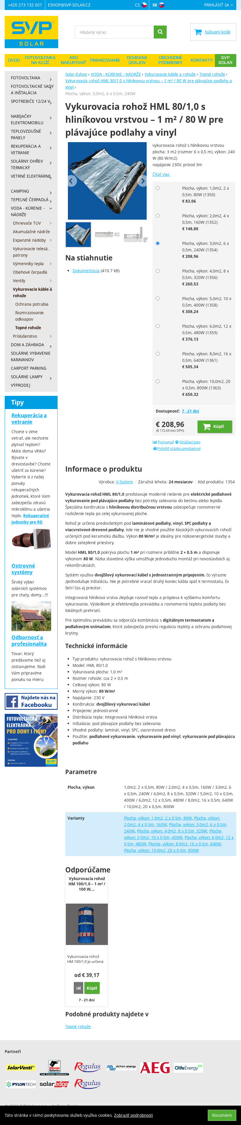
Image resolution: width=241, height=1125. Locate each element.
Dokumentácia (86, 270)
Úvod (14, 60)
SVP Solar (225, 60)
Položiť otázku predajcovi (178, 448)
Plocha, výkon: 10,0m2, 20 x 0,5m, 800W (161, 850)
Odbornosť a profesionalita (29, 640)
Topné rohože (78, 1026)
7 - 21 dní (190, 411)
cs (137, 5)
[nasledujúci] (143, 181)
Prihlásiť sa (216, 5)
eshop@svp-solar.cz (69, 5)
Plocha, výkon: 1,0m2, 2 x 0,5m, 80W (158, 818)
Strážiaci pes (189, 442)
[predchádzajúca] (71, 181)
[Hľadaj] (160, 32)
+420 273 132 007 (25, 5)
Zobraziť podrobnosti (133, 1115)
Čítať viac (161, 174)
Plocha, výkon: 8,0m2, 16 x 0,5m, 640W (184, 844)
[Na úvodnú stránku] (34, 32)
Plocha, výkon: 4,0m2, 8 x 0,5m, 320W (172, 831)
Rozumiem (222, 1115)
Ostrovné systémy (23, 569)
